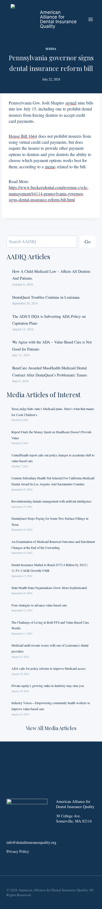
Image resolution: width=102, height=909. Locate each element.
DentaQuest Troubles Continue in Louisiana (45, 297)
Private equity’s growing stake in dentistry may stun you (47, 685)
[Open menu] (90, 19)
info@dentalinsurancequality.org (31, 842)
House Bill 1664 (23, 136)
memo (50, 166)
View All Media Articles (51, 728)
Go (88, 241)
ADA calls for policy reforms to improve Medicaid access (48, 668)
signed (70, 103)
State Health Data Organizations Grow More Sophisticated (49, 587)
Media (51, 48)
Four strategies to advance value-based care (39, 605)
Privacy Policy (18, 851)
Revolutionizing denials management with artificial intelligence (51, 501)
